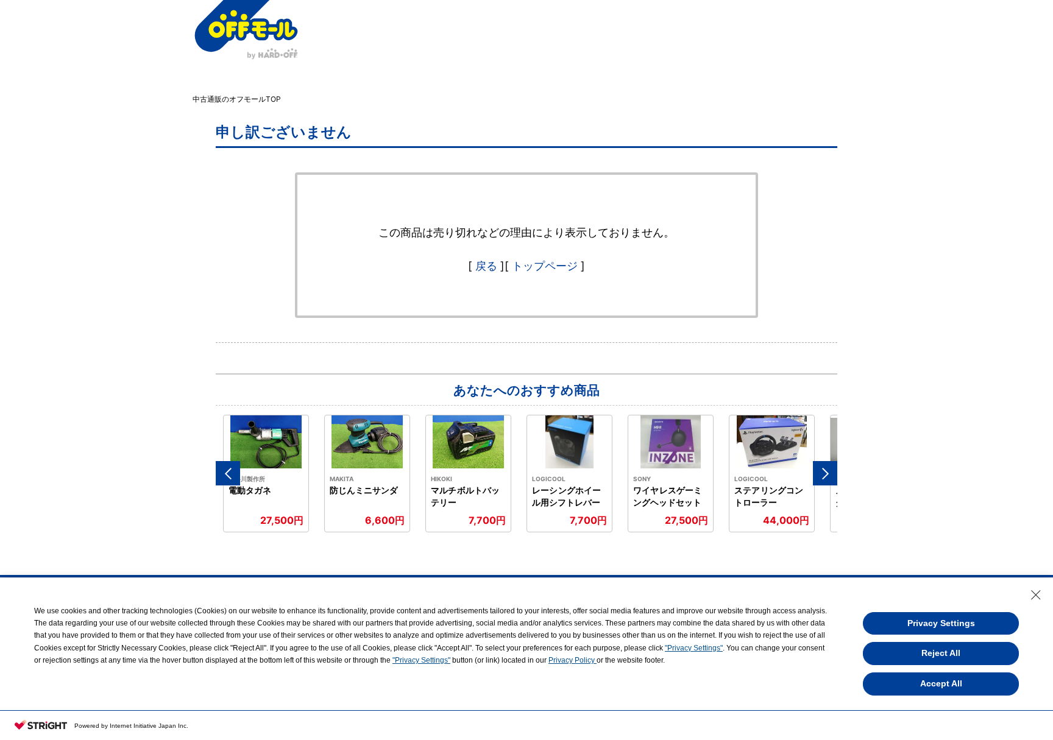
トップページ (545, 265)
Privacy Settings (941, 623)
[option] (266, 473)
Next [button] (825, 473)
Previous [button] (228, 473)
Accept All (941, 683)
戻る (486, 265)
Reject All (940, 653)
